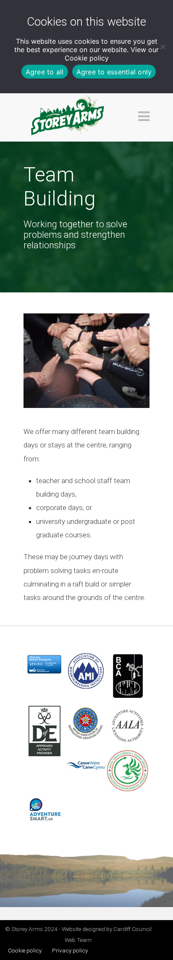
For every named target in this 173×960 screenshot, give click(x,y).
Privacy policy (70, 950)
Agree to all (45, 72)
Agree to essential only (114, 72)
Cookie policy (87, 58)
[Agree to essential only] (162, 46)
